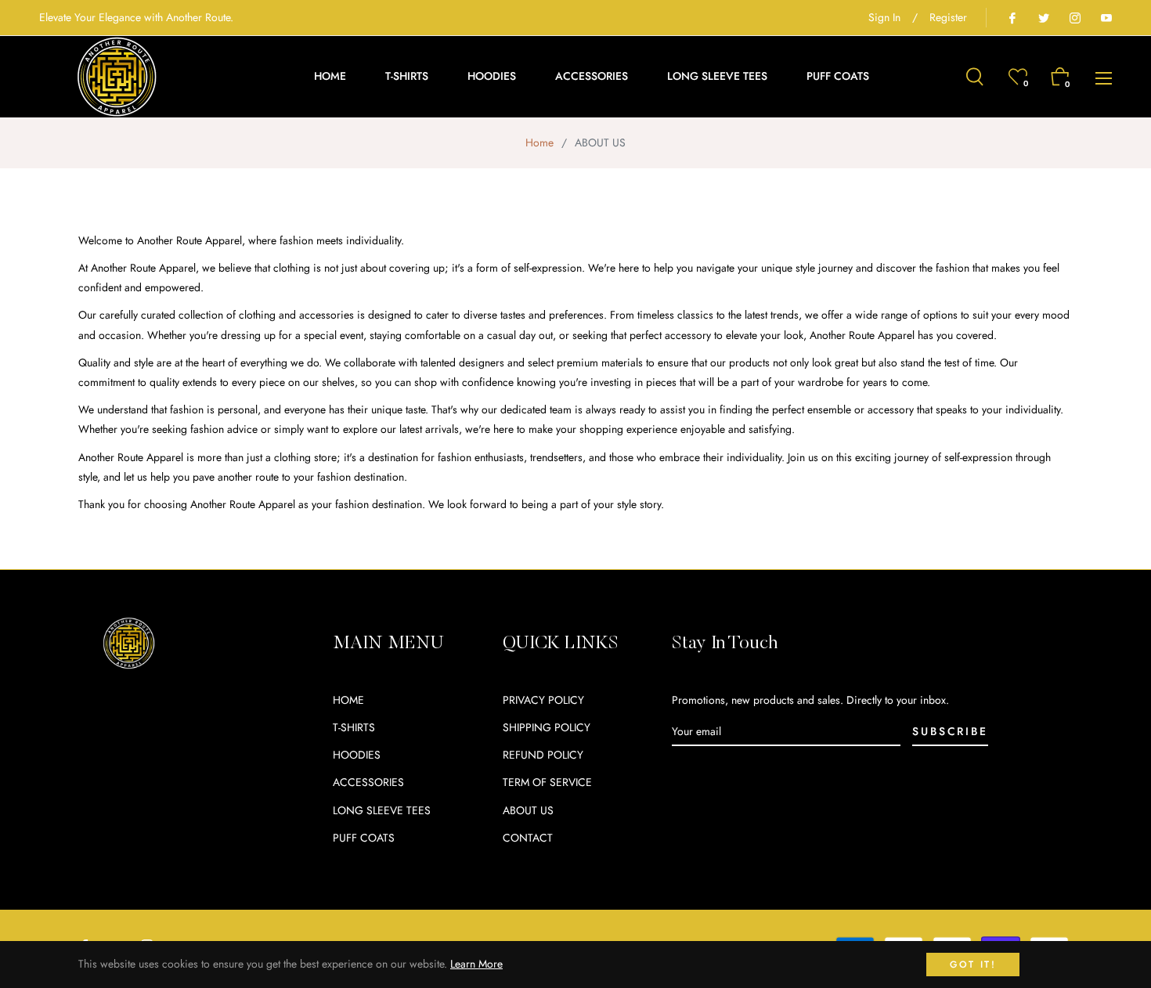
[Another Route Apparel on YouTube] (1105, 17)
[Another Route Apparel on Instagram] (1074, 17)
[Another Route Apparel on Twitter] (1043, 17)
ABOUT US (528, 810)
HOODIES (357, 755)
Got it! (973, 964)
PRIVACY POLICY (543, 700)
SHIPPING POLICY (546, 727)
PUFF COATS (364, 838)
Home (539, 142)
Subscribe (949, 731)
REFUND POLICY (543, 755)
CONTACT (528, 838)
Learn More (476, 964)
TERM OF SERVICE (547, 782)
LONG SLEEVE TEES (382, 810)
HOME (348, 700)
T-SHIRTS (354, 727)
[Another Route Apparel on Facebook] (1011, 17)
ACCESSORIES (368, 782)
